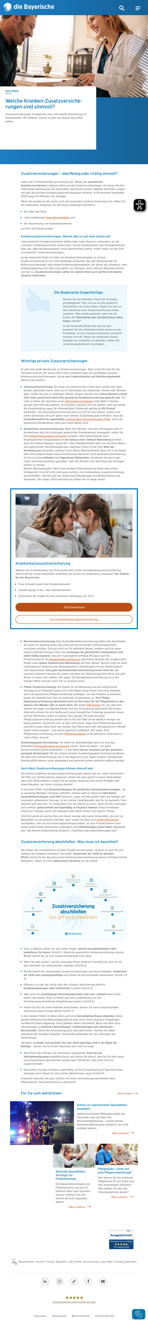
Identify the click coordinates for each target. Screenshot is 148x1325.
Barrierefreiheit (81, 1316)
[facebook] (88, 1281)
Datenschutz (59, 1316)
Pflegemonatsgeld (75, 733)
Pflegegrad (93, 705)
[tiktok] (74, 1281)
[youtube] (102, 1281)
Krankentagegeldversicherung (51, 746)
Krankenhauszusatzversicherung (48, 436)
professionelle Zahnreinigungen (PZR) (88, 419)
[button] (122, 8)
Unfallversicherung (108, 819)
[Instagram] (59, 1281)
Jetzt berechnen (74, 607)
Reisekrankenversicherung (65, 659)
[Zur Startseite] (29, 7)
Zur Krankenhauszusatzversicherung (74, 619)
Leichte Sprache (104, 1316)
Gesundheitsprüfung (58, 217)
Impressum (40, 1316)
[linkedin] (45, 1281)
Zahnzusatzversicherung (79, 401)
